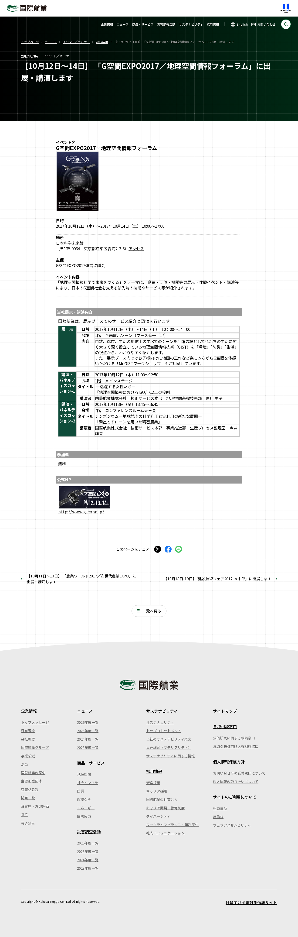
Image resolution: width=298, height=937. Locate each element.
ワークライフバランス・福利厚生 (172, 824)
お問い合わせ (266, 24)
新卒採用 (153, 782)
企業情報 (107, 24)
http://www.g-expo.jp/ (81, 512)
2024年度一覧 (87, 739)
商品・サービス (142, 24)
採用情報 (213, 24)
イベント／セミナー (76, 42)
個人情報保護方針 (229, 762)
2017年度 (102, 42)
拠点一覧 (28, 797)
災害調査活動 (166, 24)
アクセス (136, 248)
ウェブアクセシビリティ (232, 825)
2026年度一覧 (87, 722)
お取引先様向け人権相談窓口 (235, 746)
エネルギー (86, 807)
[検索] (286, 24)
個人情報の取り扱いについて (235, 781)
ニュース (123, 24)
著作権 (218, 816)
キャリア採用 (156, 791)
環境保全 (84, 799)
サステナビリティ (191, 24)
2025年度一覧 (87, 730)
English (242, 24)
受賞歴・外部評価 (35, 806)
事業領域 (28, 755)
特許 (24, 814)
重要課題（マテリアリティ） (168, 747)
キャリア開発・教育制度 (165, 807)
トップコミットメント (163, 730)
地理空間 (84, 774)
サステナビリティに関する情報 (170, 755)
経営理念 (28, 730)
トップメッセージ (35, 722)
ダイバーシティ (158, 816)
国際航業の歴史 (33, 772)
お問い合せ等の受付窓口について (239, 773)
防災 (80, 791)
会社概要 (28, 739)
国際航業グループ (35, 747)
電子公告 (28, 822)
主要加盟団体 (31, 781)
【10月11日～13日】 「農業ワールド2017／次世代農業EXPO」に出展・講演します (81, 579)
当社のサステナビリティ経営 (168, 739)
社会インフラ (87, 782)
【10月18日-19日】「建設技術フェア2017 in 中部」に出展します (217, 578)
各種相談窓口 (225, 726)
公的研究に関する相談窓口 (234, 737)
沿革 (24, 764)
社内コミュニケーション (165, 833)
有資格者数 (29, 789)
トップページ (30, 42)
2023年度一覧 (87, 747)
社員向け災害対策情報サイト (251, 902)
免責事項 (220, 808)
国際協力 (84, 816)
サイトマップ (225, 711)
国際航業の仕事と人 (162, 799)
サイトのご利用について (234, 797)
